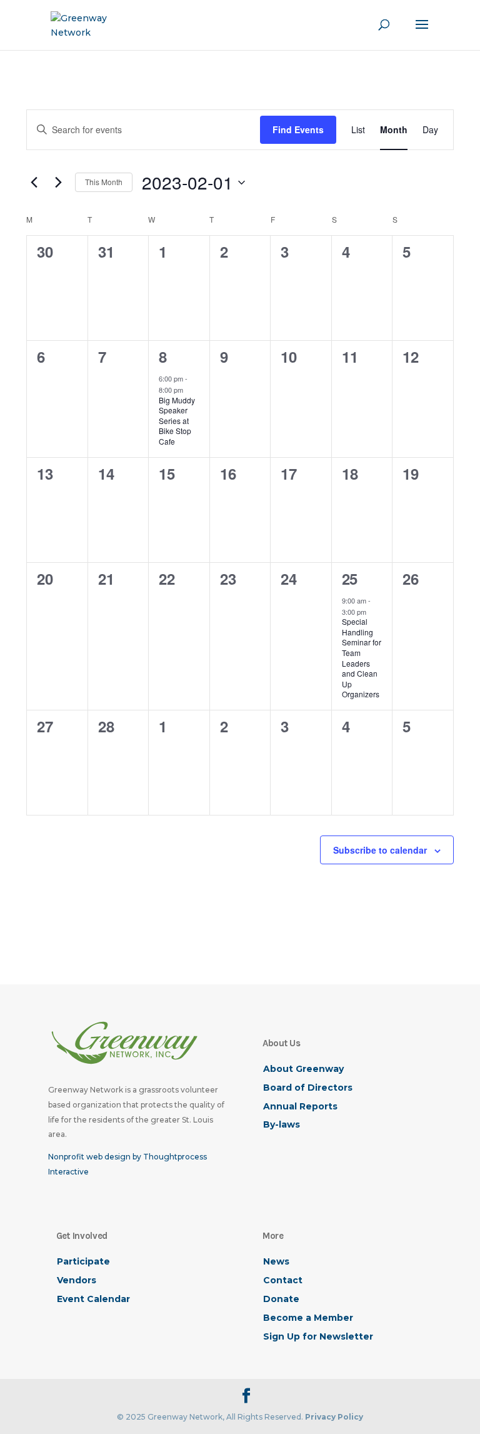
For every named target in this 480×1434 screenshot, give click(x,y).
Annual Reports (300, 1106)
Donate (281, 1299)
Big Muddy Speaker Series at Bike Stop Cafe (177, 421)
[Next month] (58, 182)
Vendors (76, 1280)
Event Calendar (93, 1299)
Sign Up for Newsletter (318, 1336)
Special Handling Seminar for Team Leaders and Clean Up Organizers (361, 657)
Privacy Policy (334, 1416)
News (276, 1261)
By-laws (281, 1124)
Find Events (298, 129)
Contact (282, 1280)
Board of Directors (307, 1087)
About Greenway (303, 1068)
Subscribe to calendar (380, 850)
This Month (103, 181)
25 (350, 578)
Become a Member (308, 1317)
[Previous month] (33, 182)
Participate (83, 1261)
